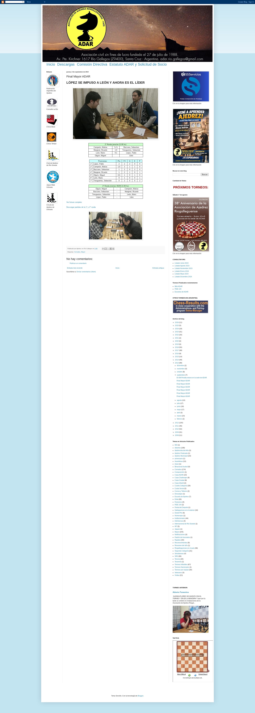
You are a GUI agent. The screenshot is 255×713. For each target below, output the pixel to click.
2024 (177, 329)
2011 (177, 426)
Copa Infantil (179, 483)
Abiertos (178, 448)
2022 (177, 335)
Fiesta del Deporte (181, 507)
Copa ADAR (179, 475)
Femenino (178, 502)
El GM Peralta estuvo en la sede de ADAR (192, 378)
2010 (177, 429)
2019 (177, 344)
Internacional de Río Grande (185, 524)
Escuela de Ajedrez (182, 497)
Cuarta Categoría (181, 486)
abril (178, 413)
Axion (177, 464)
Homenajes (179, 516)
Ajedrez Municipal (181, 456)
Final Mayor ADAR (183, 381)
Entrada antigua (158, 268)
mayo (179, 410)
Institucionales (180, 518)
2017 (177, 350)
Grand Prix (178, 513)
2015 (177, 357)
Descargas (66, 64)
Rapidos (178, 540)
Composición (179, 472)
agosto (179, 400)
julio (178, 403)
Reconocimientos (181, 543)
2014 (177, 360)
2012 (177, 423)
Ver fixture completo (74, 202)
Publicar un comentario (78, 263)
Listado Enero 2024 (182, 271)
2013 (177, 363)
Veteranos (178, 573)
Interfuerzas (179, 521)
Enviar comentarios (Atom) (86, 272)
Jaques (177, 529)
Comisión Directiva (92, 64)
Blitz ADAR (178, 286)
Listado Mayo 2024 (181, 274)
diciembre (180, 365)
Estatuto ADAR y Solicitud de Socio (138, 64)
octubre (180, 372)
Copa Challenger (181, 478)
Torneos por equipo (182, 570)
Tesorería (178, 562)
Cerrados (77, 252)
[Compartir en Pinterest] (113, 248)
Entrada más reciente (74, 268)
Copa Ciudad (179, 480)
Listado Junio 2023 (181, 263)
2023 (177, 332)
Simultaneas (179, 554)
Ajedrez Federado (181, 453)
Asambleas (179, 461)
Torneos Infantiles (181, 564)
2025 (177, 325)
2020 (177, 341)
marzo (179, 416)
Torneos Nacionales (182, 567)
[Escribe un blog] (105, 248)
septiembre (181, 375)
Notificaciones (180, 534)
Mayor (83, 252)
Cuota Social (179, 488)
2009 (177, 432)
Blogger (140, 696)
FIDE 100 (178, 289)
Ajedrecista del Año (182, 450)
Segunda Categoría (182, 551)
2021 (177, 338)
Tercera (177, 559)
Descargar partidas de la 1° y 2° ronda (81, 207)
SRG (176, 556)
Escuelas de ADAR (181, 292)
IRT (176, 526)
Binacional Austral (181, 467)
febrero (179, 419)
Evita (176, 499)
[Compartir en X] (108, 248)
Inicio (50, 64)
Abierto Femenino (181, 592)
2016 (177, 354)
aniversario (179, 458)
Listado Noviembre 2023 (183, 268)
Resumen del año (181, 545)
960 (176, 445)
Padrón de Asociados (182, 537)
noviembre (181, 369)
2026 (177, 322)
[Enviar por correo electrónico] (103, 248)
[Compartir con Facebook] (110, 248)
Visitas (177, 575)
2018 (177, 347)
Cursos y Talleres (181, 491)
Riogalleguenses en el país (184, 548)
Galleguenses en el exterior (185, 510)
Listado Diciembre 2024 (183, 277)
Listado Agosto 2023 (182, 266)
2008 (177, 435)
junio (179, 406)
